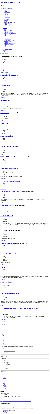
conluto (2, 267)
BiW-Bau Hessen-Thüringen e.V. (10, 146)
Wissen (4, 36)
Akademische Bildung (9, 31)
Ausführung (7, 367)
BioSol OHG (4, 123)
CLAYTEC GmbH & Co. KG (9, 253)
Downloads (5, 378)
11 (3, 336)
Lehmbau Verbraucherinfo (10, 43)
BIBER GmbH (5, 85)
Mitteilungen (7, 12)
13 (3, 338)
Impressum (5, 412)
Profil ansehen (3, 82)
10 (3, 335)
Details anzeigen (5, 72)
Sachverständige (8, 364)
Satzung (6, 18)
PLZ (4, 61)
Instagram (5, 387)
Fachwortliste (8, 47)
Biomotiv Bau (4, 113)
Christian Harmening (7, 243)
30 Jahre (7, 14)
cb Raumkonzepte (6, 205)
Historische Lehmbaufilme (10, 35)
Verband (4, 10)
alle (3, 70)
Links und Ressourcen (9, 44)
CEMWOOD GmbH (6, 216)
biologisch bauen (5, 100)
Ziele (6, 13)
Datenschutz (5, 411)
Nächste (4, 344)
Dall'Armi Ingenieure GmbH (9, 293)
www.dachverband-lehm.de (25, 401)
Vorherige (5, 324)
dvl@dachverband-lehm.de (14, 401)
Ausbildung (7, 365)
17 (3, 343)
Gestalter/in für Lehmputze (10, 33)
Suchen (6, 352)
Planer (6, 360)
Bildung (4, 29)
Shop (4, 377)
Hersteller (7, 362)
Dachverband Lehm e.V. (10, 2)
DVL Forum (5, 383)
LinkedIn (4, 388)
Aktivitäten (7, 17)
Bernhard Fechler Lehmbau (9, 75)
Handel (6, 363)
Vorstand (7, 19)
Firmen (4, 26)
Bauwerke (5, 28)
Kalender (4, 50)
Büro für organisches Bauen (9, 168)
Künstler (6, 368)
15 (3, 340)
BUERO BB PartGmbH (7, 157)
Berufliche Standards (9, 30)
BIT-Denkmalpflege (6, 136)
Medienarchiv (8, 46)
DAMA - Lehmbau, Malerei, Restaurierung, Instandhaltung (19, 308)
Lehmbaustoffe (8, 24)
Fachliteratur (7, 45)
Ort (3, 63)
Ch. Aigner (3, 230)
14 (3, 339)
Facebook (5, 386)
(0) (4, 401)
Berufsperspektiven (9, 34)
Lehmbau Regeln (8, 41)
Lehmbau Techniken (9, 25)
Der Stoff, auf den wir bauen (10, 22)
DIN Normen (8, 39)
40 (3, 69)
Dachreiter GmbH (6, 282)
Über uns (7, 11)
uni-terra (4, 385)
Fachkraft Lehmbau (9, 32)
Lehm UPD (7, 42)
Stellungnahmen (8, 49)
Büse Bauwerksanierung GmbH (10, 181)
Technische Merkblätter (9, 40)
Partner (6, 20)
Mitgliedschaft (8, 15)
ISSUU (4, 384)
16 (3, 341)
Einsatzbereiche (8, 23)
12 (3, 337)
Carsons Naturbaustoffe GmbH (10, 191)
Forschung (7, 38)
